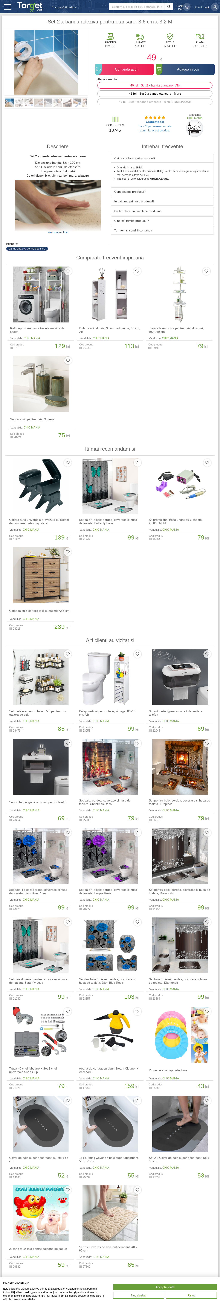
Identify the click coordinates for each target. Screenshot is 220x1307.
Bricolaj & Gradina (64, 7)
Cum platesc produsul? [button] (130, 191)
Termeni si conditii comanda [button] (133, 230)
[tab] (162, 158)
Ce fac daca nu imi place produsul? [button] (138, 211)
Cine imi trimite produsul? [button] (131, 220)
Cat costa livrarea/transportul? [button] (134, 158)
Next (94, 64)
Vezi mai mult (57, 232)
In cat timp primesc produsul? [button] (134, 201)
